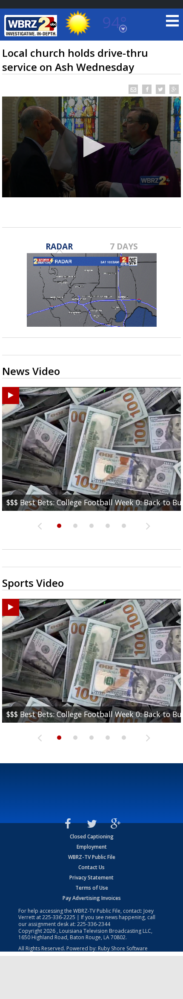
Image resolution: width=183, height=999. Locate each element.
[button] (91, 146)
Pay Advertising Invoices (92, 898)
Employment (92, 846)
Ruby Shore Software (123, 948)
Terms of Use (91, 887)
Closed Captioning (92, 836)
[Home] (32, 25)
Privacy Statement (91, 877)
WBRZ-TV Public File (91, 857)
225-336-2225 (58, 917)
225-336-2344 (93, 924)
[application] (91, 147)
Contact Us (91, 867)
